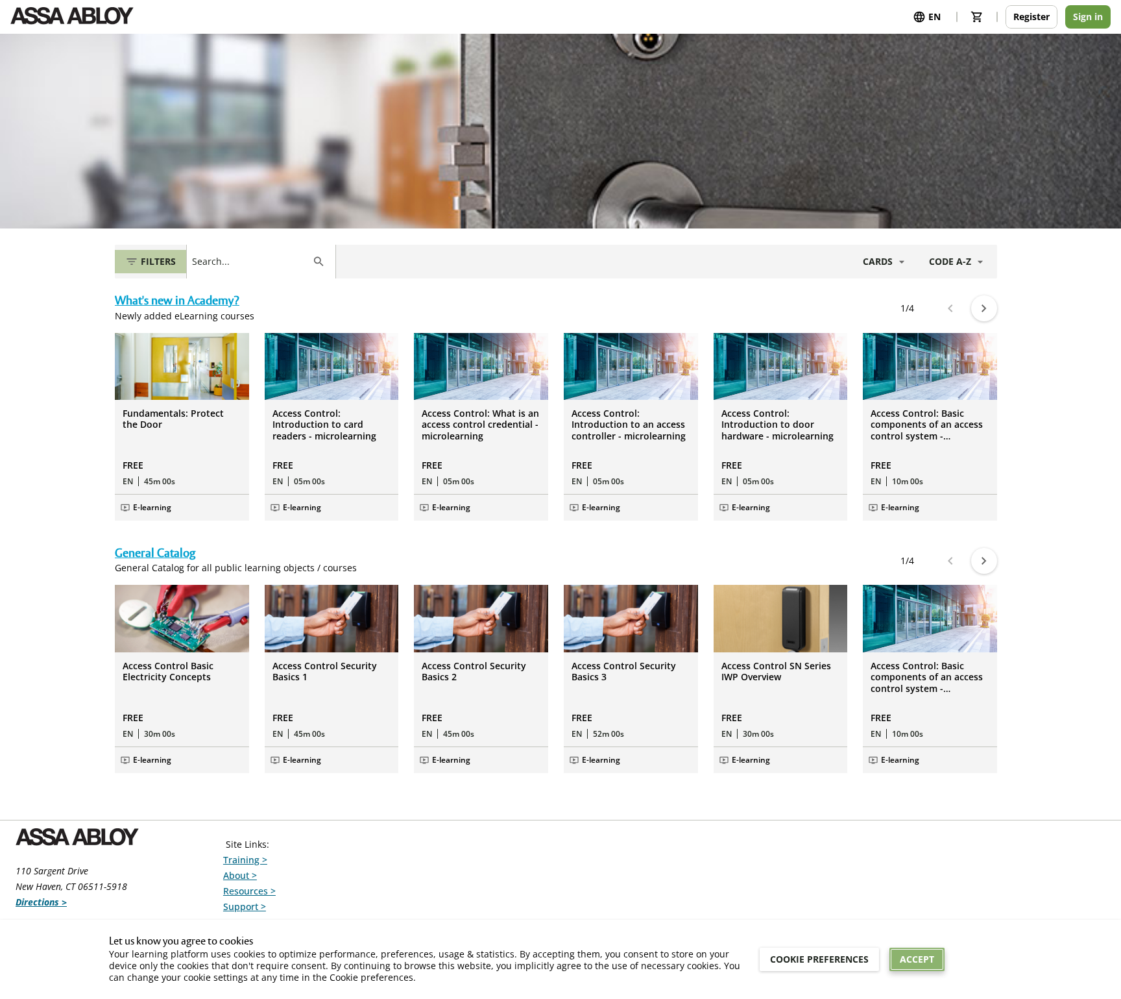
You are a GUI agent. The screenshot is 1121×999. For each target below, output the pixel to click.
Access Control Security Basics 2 (474, 671)
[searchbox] (249, 261)
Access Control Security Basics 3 (624, 671)
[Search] (318, 261)
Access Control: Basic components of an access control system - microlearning (927, 425)
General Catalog (155, 554)
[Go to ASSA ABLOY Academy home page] (72, 17)
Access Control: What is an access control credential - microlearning (480, 425)
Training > (245, 860)
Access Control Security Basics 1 (324, 671)
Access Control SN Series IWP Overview (776, 671)
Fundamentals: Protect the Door (173, 419)
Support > (244, 906)
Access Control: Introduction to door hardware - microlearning (777, 425)
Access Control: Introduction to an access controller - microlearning (629, 425)
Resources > (249, 891)
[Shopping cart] (977, 17)
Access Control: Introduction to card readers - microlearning (324, 425)
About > (240, 875)
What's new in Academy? (177, 301)
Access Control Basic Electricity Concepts (168, 671)
